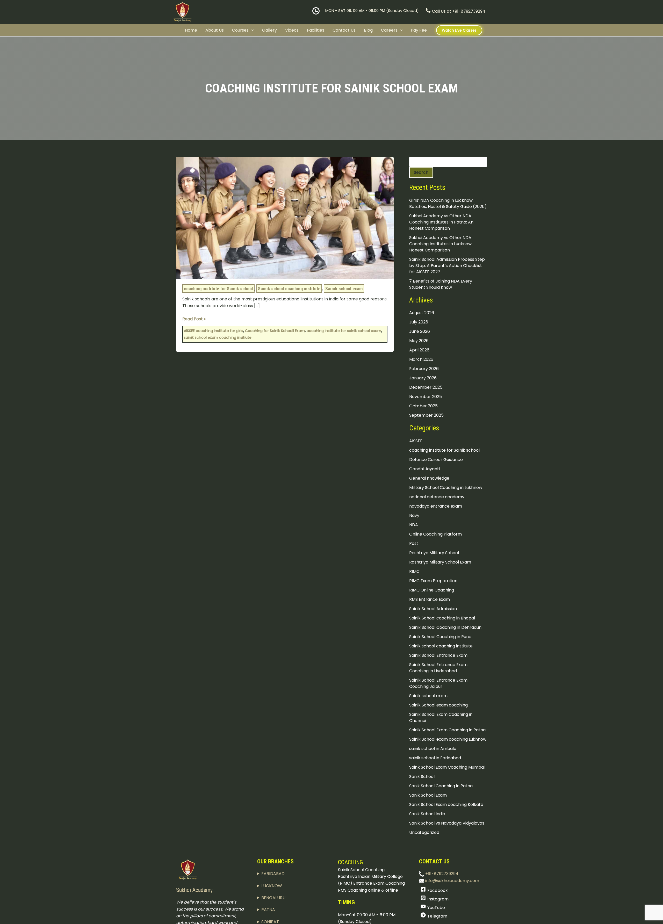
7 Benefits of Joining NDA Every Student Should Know (440, 284)
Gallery (269, 30)
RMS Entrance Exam (429, 599)
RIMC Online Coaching (431, 590)
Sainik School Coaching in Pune (440, 637)
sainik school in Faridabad (435, 758)
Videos (292, 30)
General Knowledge (429, 478)
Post (413, 543)
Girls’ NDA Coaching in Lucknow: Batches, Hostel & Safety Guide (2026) (448, 203)
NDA (413, 525)
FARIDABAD (273, 874)
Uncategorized (424, 832)
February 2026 (424, 369)
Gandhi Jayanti (424, 469)
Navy (414, 515)
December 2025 (425, 387)
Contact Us (344, 30)
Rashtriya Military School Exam (440, 562)
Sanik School (422, 776)
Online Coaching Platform (435, 534)
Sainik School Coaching (361, 870)
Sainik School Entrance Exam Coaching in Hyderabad (438, 668)
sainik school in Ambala (432, 749)
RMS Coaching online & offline (368, 890)
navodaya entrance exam (435, 506)
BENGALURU (273, 898)
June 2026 (419, 331)
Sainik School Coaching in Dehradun (445, 627)
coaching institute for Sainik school (218, 288)
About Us (214, 30)
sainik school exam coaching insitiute (217, 337)
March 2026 (421, 359)
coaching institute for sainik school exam (344, 330)
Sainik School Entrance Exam (438, 655)
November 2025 (425, 397)
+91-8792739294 (441, 874)
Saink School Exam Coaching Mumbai (447, 767)
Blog (368, 30)
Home (191, 30)
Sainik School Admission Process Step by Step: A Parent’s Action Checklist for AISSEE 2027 (447, 265)
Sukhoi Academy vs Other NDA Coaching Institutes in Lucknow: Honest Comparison (440, 244)
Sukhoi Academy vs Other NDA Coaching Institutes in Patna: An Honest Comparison (441, 222)
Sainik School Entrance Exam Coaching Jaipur (438, 683)
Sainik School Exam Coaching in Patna (447, 730)
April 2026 (419, 350)
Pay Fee (419, 30)
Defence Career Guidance (436, 460)
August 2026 (421, 313)
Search (421, 172)
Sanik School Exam (428, 795)
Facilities (315, 30)
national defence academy (436, 497)
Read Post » (194, 319)
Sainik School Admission (433, 609)
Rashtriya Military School (434, 553)
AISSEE (415, 441)
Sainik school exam (344, 288)
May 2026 (419, 341)
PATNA (268, 910)
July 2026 (418, 322)
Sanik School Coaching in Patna (441, 786)
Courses (240, 30)
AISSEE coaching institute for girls (213, 330)
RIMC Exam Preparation (433, 581)
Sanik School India (427, 814)
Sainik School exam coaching (438, 705)
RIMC (414, 571)
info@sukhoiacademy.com (451, 881)
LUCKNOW (271, 886)
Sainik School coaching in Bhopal (442, 618)
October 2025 (423, 406)
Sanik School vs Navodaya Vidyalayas (446, 823)
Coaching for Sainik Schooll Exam (275, 330)
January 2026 (423, 378)
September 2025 (426, 415)
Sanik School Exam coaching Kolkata (446, 804)
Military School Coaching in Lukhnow (445, 487)
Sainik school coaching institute (289, 288)
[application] (251, 30)
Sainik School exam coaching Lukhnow (447, 739)
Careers (389, 30)
